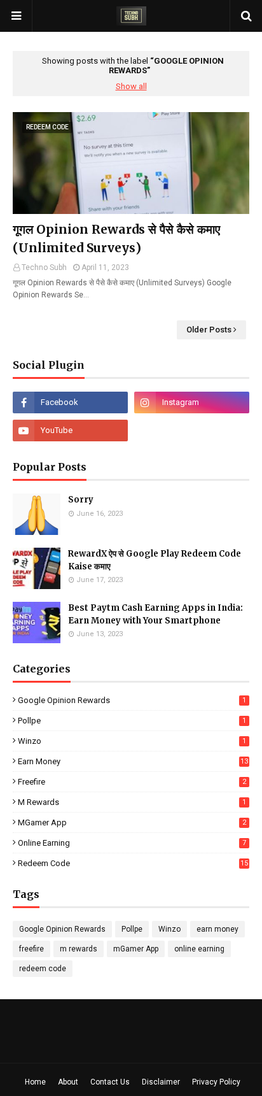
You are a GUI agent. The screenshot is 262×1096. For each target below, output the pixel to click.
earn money (133, 761)
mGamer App (132, 822)
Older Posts (208, 329)
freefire (132, 781)
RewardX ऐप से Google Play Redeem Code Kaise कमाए (154, 560)
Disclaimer (161, 1082)
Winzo (132, 741)
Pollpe (132, 720)
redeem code (133, 863)
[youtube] (70, 430)
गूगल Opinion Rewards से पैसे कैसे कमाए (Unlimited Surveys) (116, 238)
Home (35, 1082)
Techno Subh (44, 267)
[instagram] (191, 402)
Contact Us (110, 1082)
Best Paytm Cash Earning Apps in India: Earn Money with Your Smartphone (155, 614)
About (68, 1082)
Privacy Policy (216, 1082)
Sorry (80, 499)
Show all (131, 86)
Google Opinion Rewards (132, 700)
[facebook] (70, 402)
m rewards (132, 802)
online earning (132, 843)
